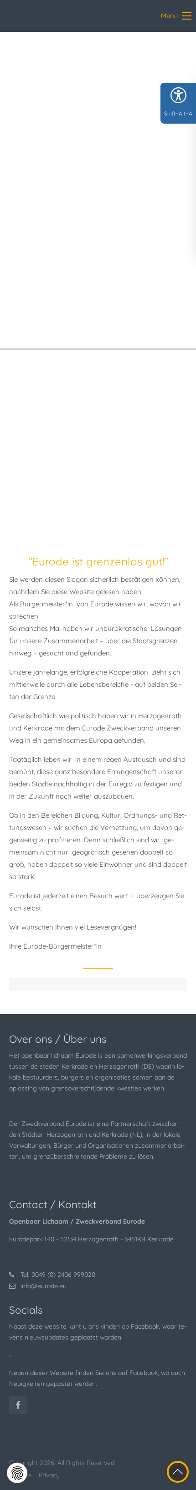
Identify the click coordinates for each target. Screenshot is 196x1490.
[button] (17, 1473)
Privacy (49, 1475)
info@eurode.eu (44, 1286)
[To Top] (177, 1471)
